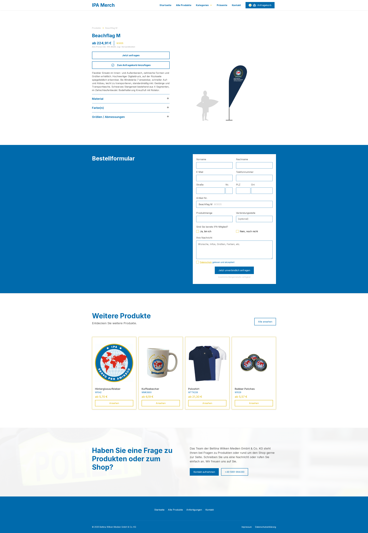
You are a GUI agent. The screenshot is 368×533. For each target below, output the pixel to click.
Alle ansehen (265, 321)
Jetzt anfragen (131, 55)
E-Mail (199, 172)
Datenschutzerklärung (265, 527)
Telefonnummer (245, 172)
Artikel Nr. (201, 198)
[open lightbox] (227, 75)
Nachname (242, 159)
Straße (200, 184)
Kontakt (236, 5)
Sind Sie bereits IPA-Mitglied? (212, 226)
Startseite (165, 5)
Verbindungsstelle (245, 213)
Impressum (247, 527)
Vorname (201, 159)
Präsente (222, 5)
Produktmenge (204, 213)
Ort (253, 184)
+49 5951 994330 (234, 471)
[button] (204, 5)
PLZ (238, 184)
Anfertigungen (194, 509)
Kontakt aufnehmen (204, 471)
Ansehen (114, 403)
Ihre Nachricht (204, 237)
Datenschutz (206, 262)
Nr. (227, 184)
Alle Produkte (183, 5)
